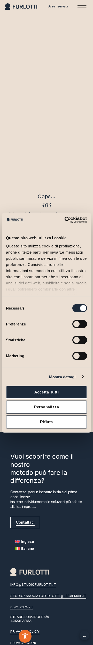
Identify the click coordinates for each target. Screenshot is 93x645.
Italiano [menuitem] (27, 548)
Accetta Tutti (46, 392)
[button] (82, 6)
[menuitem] (24, 541)
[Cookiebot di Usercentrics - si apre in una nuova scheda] (65, 219)
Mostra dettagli (63, 376)
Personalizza (46, 407)
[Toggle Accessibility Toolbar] (25, 636)
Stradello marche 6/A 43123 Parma (29, 619)
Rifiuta (46, 422)
